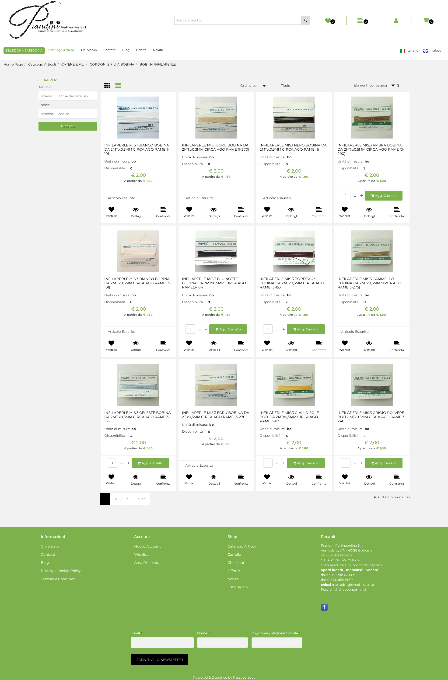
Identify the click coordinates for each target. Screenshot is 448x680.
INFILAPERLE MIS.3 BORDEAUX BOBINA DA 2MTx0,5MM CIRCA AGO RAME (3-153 (292, 283)
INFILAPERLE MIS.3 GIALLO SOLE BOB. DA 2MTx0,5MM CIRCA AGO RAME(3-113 (289, 417)
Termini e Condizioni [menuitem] (59, 579)
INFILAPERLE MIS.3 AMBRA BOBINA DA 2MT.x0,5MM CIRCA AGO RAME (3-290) (371, 149)
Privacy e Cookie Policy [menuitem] (60, 571)
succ (141, 499)
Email (136, 633)
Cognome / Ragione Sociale (276, 633)
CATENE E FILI (72, 64)
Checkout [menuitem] (236, 562)
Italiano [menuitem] (412, 50)
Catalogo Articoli (42, 64)
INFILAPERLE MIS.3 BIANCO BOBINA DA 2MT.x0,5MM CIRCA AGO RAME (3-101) (137, 283)
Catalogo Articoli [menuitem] (61, 50)
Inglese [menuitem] (435, 50)
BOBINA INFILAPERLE (158, 64)
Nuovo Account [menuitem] (147, 546)
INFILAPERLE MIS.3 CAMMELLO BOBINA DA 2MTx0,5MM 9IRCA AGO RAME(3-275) (369, 283)
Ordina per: (249, 85)
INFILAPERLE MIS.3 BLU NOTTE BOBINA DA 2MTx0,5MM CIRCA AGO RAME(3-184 (214, 283)
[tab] (109, 86)
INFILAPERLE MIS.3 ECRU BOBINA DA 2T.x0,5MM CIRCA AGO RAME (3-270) (215, 415)
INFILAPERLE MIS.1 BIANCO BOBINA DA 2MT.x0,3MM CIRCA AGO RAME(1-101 (136, 149)
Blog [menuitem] (126, 50)
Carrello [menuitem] (234, 554)
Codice (44, 105)
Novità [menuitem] (158, 50)
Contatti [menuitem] (109, 50)
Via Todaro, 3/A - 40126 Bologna (346, 550)
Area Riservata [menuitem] (146, 562)
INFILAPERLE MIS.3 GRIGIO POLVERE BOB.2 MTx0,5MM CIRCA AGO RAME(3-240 (372, 417)
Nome (203, 633)
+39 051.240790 (339, 555)
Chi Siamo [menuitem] (89, 50)
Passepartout (244, 677)
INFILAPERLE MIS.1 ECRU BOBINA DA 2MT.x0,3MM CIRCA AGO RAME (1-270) (215, 147)
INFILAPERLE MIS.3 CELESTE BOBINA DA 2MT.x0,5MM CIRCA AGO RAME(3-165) (137, 417)
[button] (305, 20)
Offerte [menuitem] (141, 50)
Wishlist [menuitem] (141, 554)
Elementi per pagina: (371, 85)
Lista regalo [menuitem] (238, 587)
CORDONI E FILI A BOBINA (112, 64)
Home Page (13, 64)
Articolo (45, 87)
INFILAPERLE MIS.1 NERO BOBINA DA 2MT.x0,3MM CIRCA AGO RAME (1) (293, 147)
